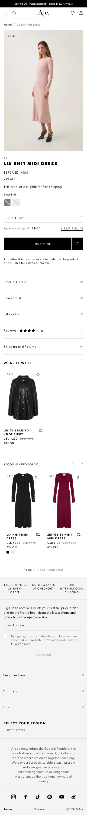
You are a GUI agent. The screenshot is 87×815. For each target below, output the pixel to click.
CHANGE (33, 228)
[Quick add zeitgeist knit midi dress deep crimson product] (79, 534)
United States (15, 730)
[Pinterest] (49, 797)
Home (8, 24)
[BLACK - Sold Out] (7, 202)
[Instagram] (13, 797)
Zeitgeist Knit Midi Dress (59, 536)
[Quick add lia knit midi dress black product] (38, 534)
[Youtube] (61, 797)
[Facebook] (25, 797)
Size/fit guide (72, 228)
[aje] (43, 13)
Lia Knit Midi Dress (17, 536)
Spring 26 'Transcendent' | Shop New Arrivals (43, 3)
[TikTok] (37, 797)
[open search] (14, 13)
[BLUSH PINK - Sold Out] (16, 202)
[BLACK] (7, 552)
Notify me (43, 243)
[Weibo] (73, 797)
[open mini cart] (81, 13)
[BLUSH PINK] (12, 552)
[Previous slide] (73, 463)
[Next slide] (82, 463)
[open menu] (6, 13)
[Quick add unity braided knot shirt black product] (41, 430)
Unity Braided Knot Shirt (16, 432)
